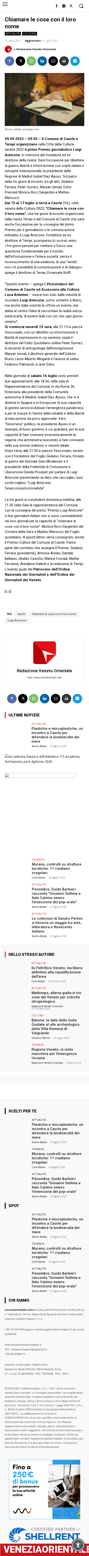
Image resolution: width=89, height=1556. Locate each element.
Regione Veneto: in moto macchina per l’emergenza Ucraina (54, 1053)
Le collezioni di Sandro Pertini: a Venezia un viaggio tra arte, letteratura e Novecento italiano (57, 924)
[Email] (53, 61)
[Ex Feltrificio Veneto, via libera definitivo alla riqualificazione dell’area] (17, 971)
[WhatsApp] (31, 61)
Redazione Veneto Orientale (36, 49)
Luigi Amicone (17, 620)
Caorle (21, 614)
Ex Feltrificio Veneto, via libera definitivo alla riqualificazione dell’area (57, 972)
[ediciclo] (40, 776)
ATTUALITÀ (13, 33)
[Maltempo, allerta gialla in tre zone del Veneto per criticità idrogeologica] (17, 996)
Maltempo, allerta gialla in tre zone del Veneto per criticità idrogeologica (56, 997)
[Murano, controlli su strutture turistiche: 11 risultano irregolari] (17, 867)
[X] (71, 6)
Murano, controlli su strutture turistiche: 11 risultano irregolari (56, 868)
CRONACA (38, 859)
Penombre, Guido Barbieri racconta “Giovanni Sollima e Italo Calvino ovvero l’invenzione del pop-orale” (56, 895)
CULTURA (29, 33)
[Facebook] (56, 6)
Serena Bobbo (39, 746)
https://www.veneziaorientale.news (44, 677)
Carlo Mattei (38, 877)
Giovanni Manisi (41, 1037)
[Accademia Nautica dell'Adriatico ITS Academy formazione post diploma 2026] (44, 761)
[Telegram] (63, 6)
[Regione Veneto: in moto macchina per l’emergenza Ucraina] (17, 1052)
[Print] (64, 61)
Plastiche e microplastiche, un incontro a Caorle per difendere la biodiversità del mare (57, 735)
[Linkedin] (42, 61)
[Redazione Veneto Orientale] (9, 49)
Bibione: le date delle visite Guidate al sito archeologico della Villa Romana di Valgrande (56, 1026)
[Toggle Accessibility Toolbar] (78, 1545)
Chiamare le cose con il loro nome (54, 614)
